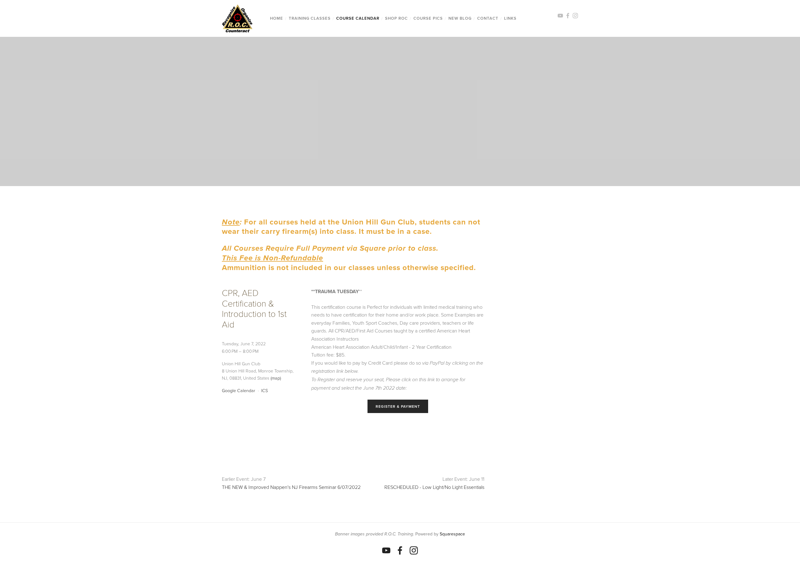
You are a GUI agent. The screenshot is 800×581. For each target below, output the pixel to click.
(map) (276, 378)
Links (510, 18)
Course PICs (428, 18)
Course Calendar (357, 18)
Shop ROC (396, 18)
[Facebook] (400, 550)
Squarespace (452, 534)
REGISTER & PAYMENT (398, 406)
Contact (487, 18)
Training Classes (310, 18)
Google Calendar (238, 390)
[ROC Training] (386, 550)
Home (276, 18)
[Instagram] (413, 550)
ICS (264, 390)
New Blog (460, 18)
